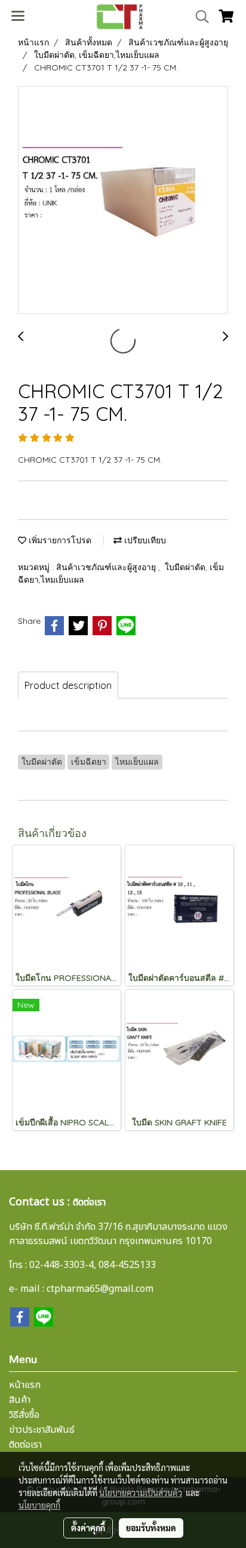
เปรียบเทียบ (144, 540)
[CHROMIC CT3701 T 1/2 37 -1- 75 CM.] (123, 201)
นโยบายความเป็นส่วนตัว (140, 1492)
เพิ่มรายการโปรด (58, 540)
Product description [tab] (68, 685)
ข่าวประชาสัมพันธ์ (42, 1430)
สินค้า (19, 1400)
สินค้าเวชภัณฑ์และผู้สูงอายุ (107, 567)
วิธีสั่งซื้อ (24, 1415)
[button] (198, 16)
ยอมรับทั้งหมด (151, 1527)
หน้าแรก (25, 1385)
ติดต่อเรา (25, 1445)
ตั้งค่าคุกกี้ (88, 1527)
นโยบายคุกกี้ (39, 1505)
